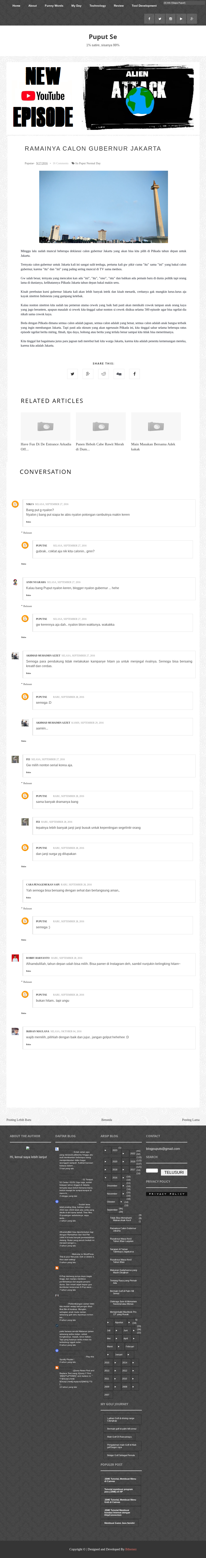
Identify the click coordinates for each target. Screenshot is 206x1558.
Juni (126, 1330)
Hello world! (65, 1254)
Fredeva (64, 1295)
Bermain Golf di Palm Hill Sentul (122, 1292)
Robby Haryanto (38, 958)
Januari (118, 1354)
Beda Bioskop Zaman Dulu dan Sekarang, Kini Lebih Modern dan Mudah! (75, 1301)
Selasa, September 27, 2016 (51, 504)
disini (14, 1161)
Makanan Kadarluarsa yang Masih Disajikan (123, 1271)
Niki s (30, 504)
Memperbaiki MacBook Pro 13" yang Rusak (123, 1313)
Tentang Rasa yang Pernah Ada (123, 1281)
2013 (106, 1370)
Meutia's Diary (67, 1226)
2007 (106, 1395)
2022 (132, 1153)
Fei (28, 759)
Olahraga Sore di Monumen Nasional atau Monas (123, 1302)
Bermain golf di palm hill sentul (121, 1429)
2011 (106, 1378)
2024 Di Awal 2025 (69, 1204)
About (32, 5)
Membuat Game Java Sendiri (119, 1523)
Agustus (119, 1322)
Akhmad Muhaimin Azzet (43, 655)
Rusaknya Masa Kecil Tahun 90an (120, 1260)
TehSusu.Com (67, 1174)
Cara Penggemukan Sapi (43, 884)
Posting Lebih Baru (18, 1120)
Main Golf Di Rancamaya (119, 1437)
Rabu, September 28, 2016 (68, 697)
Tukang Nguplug (68, 1325)
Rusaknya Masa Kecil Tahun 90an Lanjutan (121, 1240)
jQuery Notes (66, 1370)
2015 (106, 1362)
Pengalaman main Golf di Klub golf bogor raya (121, 1446)
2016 (114, 1177)
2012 (124, 1370)
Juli (108, 1330)
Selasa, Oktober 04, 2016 (65, 1031)
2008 (124, 1386)
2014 (124, 1362)
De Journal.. (66, 1201)
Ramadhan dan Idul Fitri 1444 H (75, 1229)
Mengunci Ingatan (69, 1149)
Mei (108, 1338)
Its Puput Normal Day (88, 163)
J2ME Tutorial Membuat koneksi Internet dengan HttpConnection (117, 1512)
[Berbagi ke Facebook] (134, 374)
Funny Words (54, 5)
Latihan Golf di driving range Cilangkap (120, 1419)
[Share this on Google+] (88, 374)
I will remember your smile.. (72, 1357)
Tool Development (144, 5)
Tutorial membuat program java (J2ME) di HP (118, 1490)
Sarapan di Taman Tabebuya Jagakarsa (122, 1250)
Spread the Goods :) (70, 1251)
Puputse (41, 545)
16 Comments (60, 163)
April (126, 1338)
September (112, 1210)
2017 (132, 1169)
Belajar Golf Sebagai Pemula (121, 1455)
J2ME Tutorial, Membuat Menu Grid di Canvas (120, 1500)
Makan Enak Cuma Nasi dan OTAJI (76, 1328)
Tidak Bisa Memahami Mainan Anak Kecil (121, 1219)
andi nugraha (36, 582)
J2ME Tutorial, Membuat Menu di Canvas (120, 1480)
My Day (76, 5)
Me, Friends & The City (71, 1268)
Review (119, 5)
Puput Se (103, 36)
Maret (110, 1346)
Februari (130, 1346)
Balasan (27, 532)
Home (16, 5)
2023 (114, 1150)
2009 (106, 1386)
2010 (124, 1378)
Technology (98, 5)
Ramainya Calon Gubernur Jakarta (123, 1229)
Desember (112, 1185)
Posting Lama (191, 1120)
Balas (28, 522)
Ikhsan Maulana (37, 1031)
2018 (114, 1169)
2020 (114, 1161)
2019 (132, 1161)
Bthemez (131, 1549)
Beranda (106, 1120)
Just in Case (66, 1367)
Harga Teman (66, 1152)
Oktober (111, 1202)
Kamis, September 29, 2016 (87, 722)
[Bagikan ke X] (72, 374)
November (112, 1193)
